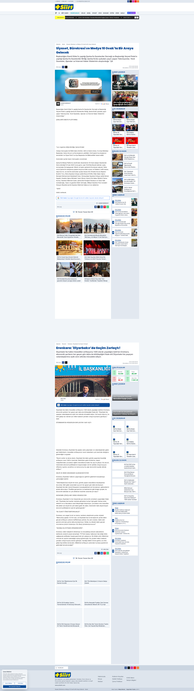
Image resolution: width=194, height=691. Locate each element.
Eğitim (112, 13)
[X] (131, 1)
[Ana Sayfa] (59, 13)
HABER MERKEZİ (65, 103)
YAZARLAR (60, 667)
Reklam (64, 1)
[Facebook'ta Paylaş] (63, 67)
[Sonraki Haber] (137, 17)
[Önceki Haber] (135, 17)
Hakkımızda (101, 676)
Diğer (117, 13)
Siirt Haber (64, 13)
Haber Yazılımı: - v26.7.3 (125, 689)
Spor (99, 13)
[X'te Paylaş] (66, 67)
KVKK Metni (130, 678)
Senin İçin (132, 13)
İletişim (71, 1)
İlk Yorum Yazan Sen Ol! (84, 212)
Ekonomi (105, 13)
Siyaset (94, 13)
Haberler (58, 44)
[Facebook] (128, 1)
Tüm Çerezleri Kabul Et (14, 686)
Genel (89, 13)
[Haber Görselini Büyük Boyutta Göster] (83, 85)
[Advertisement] (97, 31)
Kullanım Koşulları (117, 676)
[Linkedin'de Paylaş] (101, 207)
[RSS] (138, 1)
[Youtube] (136, 1)
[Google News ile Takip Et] (105, 103)
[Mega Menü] (56, 13)
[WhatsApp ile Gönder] (107, 207)
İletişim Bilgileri (131, 680)
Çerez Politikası (117, 681)
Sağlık (122, 13)
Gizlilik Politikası (117, 679)
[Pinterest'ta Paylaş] (104, 207)
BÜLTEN (63, 399)
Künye (58, 1)
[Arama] (138, 13)
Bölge (83, 13)
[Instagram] (133, 1)
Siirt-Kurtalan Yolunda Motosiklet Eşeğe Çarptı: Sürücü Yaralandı (86, 17)
